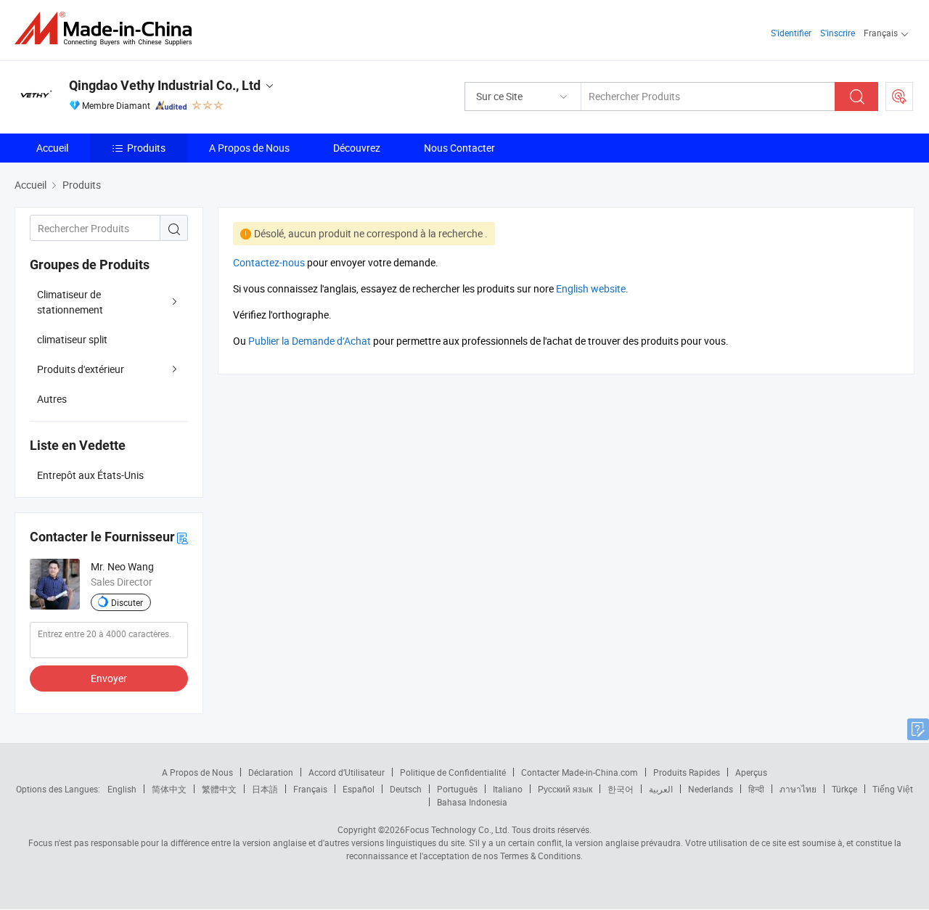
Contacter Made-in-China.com (579, 772)
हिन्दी (756, 789)
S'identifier (791, 32)
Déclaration (270, 772)
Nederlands (710, 789)
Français (310, 789)
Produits (146, 148)
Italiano (508, 789)
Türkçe (844, 789)
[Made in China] (108, 29)
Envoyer (109, 678)
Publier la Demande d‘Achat (309, 341)
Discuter (127, 602)
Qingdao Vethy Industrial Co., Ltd (165, 85)
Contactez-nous (269, 262)
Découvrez (356, 148)
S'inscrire (837, 32)
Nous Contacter (459, 148)
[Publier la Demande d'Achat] (899, 96)
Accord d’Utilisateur (346, 772)
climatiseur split (72, 339)
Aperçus (751, 772)
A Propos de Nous (249, 148)
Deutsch (406, 789)
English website (591, 288)
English (121, 789)
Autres (52, 399)
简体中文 (169, 789)
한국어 (620, 789)
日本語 (265, 789)
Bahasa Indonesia (472, 802)
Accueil (52, 148)
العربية (661, 789)
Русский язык (565, 789)
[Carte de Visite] (182, 537)
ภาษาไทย (798, 789)
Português (457, 789)
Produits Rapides (686, 772)
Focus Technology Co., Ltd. (457, 829)
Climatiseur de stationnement (70, 301)
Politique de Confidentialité (453, 772)
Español (359, 789)
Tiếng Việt (892, 789)
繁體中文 (219, 789)
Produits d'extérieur (80, 369)
